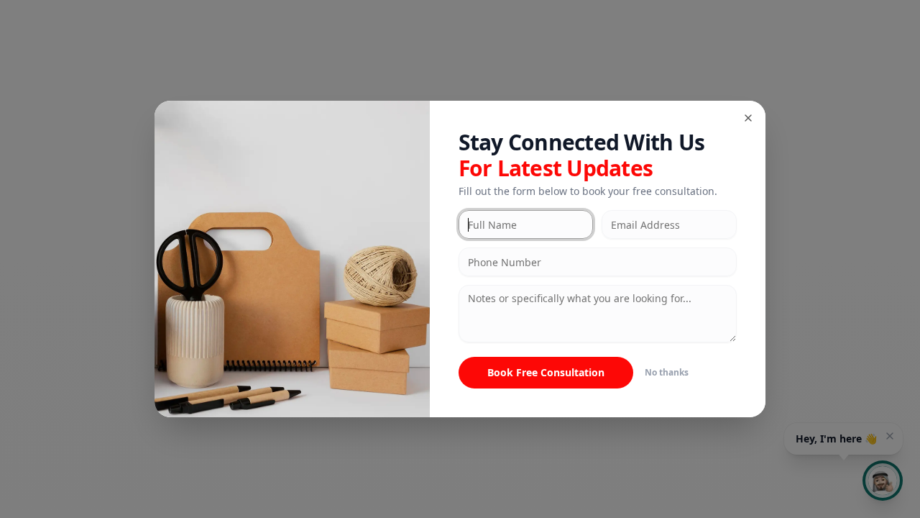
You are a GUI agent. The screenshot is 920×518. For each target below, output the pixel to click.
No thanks (667, 372)
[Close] (748, 118)
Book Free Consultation (545, 372)
